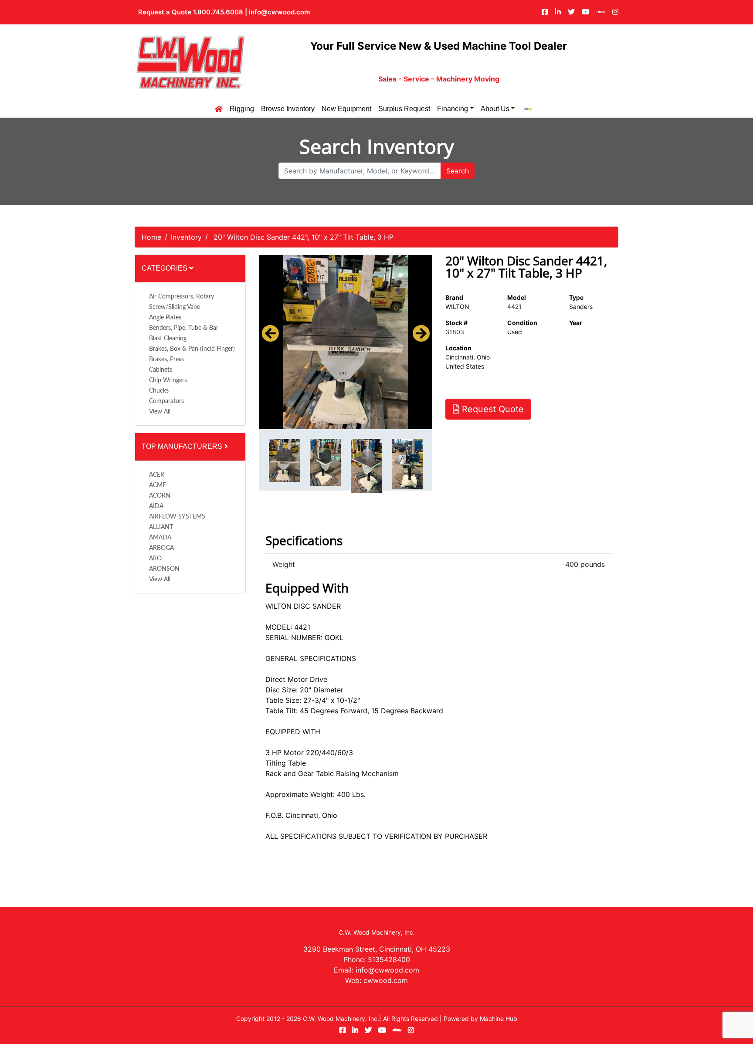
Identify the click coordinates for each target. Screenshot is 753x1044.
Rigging (242, 108)
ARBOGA (161, 548)
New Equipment (346, 108)
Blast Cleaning (168, 339)
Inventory (186, 237)
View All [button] (159, 412)
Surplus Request (404, 108)
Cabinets (160, 370)
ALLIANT (161, 527)
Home (151, 237)
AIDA (156, 506)
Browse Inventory (288, 108)
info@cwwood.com (279, 12)
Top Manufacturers (183, 446)
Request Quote (491, 409)
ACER (156, 475)
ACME (157, 485)
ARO (155, 559)
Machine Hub (498, 1018)
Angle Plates (165, 318)
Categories (165, 268)
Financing (452, 108)
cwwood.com (385, 980)
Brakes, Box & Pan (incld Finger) (192, 349)
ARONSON (164, 569)
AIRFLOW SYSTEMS (177, 517)
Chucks (159, 391)
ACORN (159, 496)
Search (457, 170)
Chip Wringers (168, 380)
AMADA (160, 538)
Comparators (166, 401)
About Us (495, 108)
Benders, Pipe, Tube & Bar (183, 328)
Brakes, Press (166, 359)
